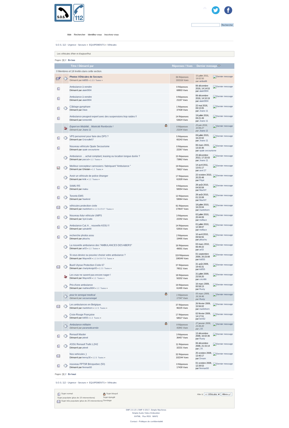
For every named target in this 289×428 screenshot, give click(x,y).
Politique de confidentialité (151, 421)
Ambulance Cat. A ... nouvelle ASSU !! (89, 225)
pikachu (86, 238)
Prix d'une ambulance (81, 285)
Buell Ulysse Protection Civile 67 (87, 265)
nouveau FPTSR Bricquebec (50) (87, 364)
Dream (202, 358)
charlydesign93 (89, 268)
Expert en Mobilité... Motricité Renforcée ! (91, 126)
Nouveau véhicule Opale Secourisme (90, 146)
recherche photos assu (82, 235)
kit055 (85, 80)
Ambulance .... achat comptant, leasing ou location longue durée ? (105, 156)
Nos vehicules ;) (78, 354)
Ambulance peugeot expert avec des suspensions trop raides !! (103, 116)
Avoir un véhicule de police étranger (89, 176)
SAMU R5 (75, 186)
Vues (189, 65)
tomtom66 (87, 120)
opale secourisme (90, 149)
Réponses (178, 65)
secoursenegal (89, 298)
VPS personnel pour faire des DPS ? (89, 136)
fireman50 (87, 367)
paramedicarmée (90, 328)
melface (203, 220)
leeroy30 (86, 357)
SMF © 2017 (144, 410)
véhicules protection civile (83, 205)
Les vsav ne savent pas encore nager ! (90, 275)
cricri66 (202, 279)
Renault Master (78, 334)
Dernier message (207, 65)
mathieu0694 (88, 288)
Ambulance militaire (80, 324)
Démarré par (86, 65)
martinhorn (87, 209)
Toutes (98, 80)
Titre (73, 65)
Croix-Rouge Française (82, 314)
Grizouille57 (88, 139)
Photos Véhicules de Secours (86, 76)
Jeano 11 (203, 111)
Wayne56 (86, 258)
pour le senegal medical (82, 295)
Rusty (202, 289)
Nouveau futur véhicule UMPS (86, 215)
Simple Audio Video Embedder (146, 413)
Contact (133, 421)
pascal (85, 159)
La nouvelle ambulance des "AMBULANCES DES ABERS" (101, 245)
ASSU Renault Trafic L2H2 (84, 344)
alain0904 (86, 90)
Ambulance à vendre (81, 86)
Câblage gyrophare (80, 106)
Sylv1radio (87, 219)
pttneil (85, 337)
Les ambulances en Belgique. (85, 304)
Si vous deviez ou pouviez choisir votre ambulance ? (98, 255)
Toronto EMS (76, 196)
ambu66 (203, 81)
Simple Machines (158, 410)
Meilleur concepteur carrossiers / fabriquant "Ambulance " (100, 166)
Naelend (86, 199)
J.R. (201, 329)
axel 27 (202, 170)
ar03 (84, 248)
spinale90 (86, 229)
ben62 (202, 319)
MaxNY (202, 190)
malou (85, 189)
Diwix (84, 110)
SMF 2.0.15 (131, 410)
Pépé (201, 180)
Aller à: (200, 394)
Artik (84, 179)
